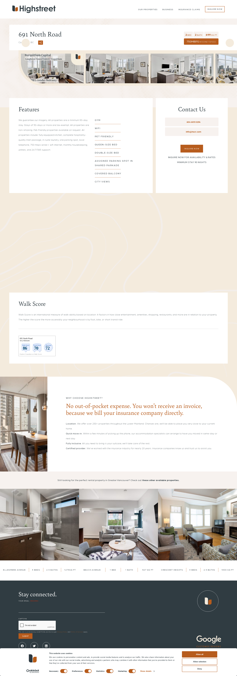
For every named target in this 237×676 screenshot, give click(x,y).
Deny (199, 669)
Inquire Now (214, 9)
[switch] (88, 671)
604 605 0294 (193, 122)
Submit (25, 636)
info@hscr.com (193, 131)
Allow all (199, 654)
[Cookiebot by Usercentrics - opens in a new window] (33, 671)
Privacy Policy (62, 632)
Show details (145, 671)
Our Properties (148, 9)
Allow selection (199, 662)
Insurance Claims (189, 9)
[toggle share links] (40, 43)
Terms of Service (77, 632)
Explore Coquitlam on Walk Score (31, 354)
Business (167, 9)
